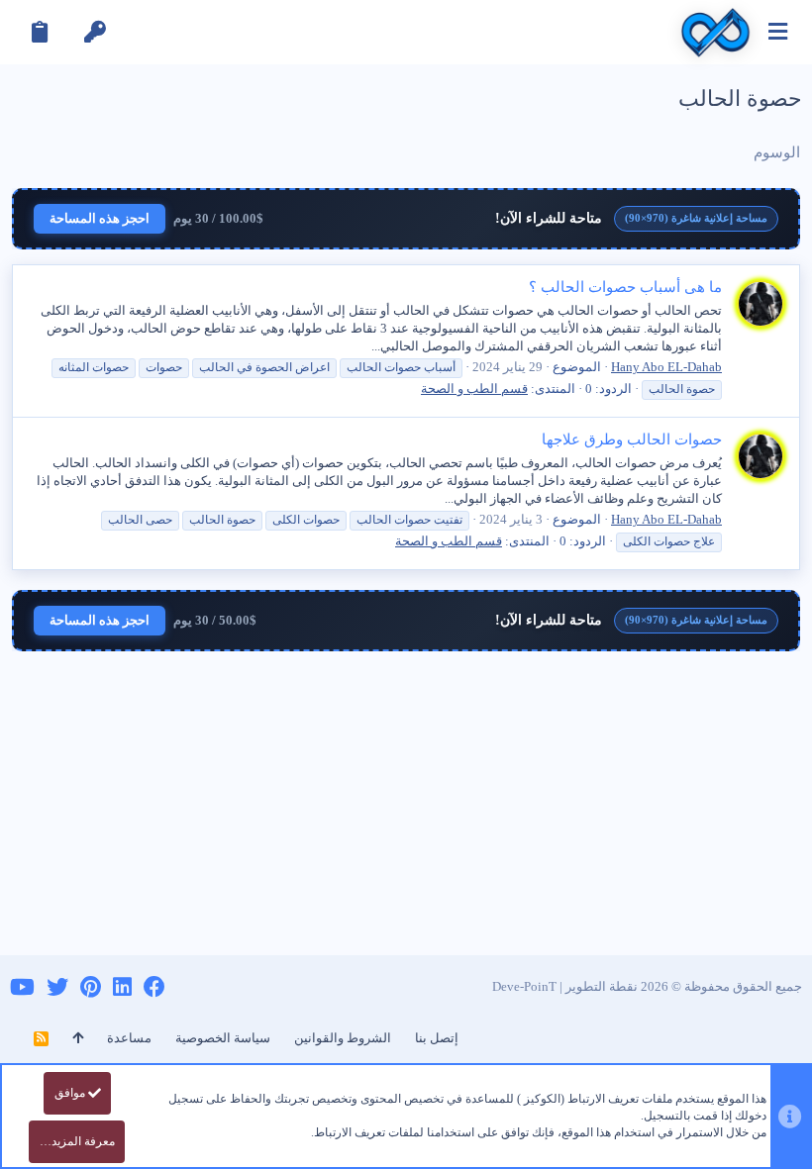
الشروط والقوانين (342, 1037)
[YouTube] (22, 987)
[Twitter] (57, 987)
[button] (778, 32)
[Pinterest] (90, 987)
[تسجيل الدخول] (95, 32)
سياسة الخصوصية (222, 1037)
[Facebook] (154, 987)
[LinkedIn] (122, 987)
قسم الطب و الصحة (474, 388)
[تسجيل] (39, 32)
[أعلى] (77, 1038)
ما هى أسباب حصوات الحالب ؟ (625, 287)
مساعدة (129, 1037)
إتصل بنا (436, 1037)
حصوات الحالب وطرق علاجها (632, 439)
